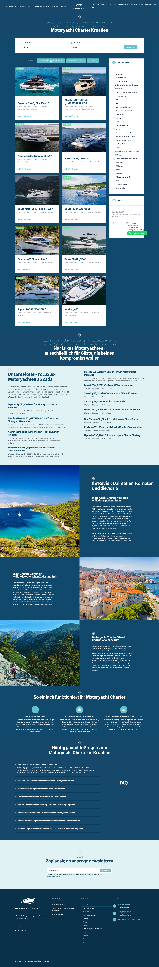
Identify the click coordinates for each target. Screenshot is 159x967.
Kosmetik (119, 118)
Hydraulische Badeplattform (125, 111)
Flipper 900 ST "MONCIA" (31, 309)
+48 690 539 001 (132, 227)
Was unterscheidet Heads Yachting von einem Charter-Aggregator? (46, 805)
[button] (57, 764)
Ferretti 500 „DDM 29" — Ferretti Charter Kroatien (108, 385)
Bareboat (93, 61)
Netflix (118, 129)
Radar (118, 147)
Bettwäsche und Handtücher (125, 133)
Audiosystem (120, 162)
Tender (118, 170)
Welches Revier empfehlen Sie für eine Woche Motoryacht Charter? (46, 813)
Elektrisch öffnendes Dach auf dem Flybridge (127, 153)
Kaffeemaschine (121, 81)
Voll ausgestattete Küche (124, 177)
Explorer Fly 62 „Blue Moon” (33, 103)
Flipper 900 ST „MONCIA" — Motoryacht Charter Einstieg (112, 435)
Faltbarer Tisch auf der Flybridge (126, 159)
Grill (117, 103)
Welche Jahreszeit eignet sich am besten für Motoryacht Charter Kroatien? (49, 821)
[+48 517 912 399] (114, 913)
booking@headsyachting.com (137, 230)
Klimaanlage (120, 114)
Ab (18, 116)
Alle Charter (28, 61)
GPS (117, 100)
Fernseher (119, 173)
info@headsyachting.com (129, 919)
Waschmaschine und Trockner (126, 136)
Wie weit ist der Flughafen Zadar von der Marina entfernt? (42, 789)
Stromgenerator (121, 96)
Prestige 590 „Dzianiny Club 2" (34, 156)
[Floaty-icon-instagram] (18, 930)
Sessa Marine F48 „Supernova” (35, 208)
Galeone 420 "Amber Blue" (32, 259)
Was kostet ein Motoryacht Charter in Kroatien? (38, 764)
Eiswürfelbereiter (121, 184)
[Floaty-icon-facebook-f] (15, 930)
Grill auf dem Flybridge (123, 107)
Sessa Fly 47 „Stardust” (78, 208)
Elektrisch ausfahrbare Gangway (126, 92)
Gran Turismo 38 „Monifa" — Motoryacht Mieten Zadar (111, 419)
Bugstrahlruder (121, 78)
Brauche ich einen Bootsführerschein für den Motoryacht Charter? (46, 781)
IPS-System (119, 166)
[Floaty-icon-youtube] (25, 930)
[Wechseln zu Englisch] (155, 4)
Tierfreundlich (120, 144)
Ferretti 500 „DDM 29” (77, 158)
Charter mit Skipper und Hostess (51, 61)
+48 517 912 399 (124, 912)
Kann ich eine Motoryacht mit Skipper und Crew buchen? (42, 797)
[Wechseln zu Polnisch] (93, 7)
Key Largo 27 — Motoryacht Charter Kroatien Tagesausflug (113, 427)
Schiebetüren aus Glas (123, 140)
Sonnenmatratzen (122, 125)
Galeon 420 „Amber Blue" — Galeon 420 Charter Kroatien (112, 409)
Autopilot (119, 74)
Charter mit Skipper (76, 61)
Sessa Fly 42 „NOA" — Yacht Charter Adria (104, 401)
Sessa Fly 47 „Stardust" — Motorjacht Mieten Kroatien (110, 393)
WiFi (117, 181)
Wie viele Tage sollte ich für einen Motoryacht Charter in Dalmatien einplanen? (51, 829)
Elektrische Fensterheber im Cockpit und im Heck (127, 87)
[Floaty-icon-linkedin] (22, 930)
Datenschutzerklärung (53, 876)
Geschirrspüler (121, 188)
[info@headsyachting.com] (114, 919)
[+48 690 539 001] (114, 906)
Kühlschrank (120, 122)
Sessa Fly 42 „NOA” (75, 259)
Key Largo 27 (71, 309)
